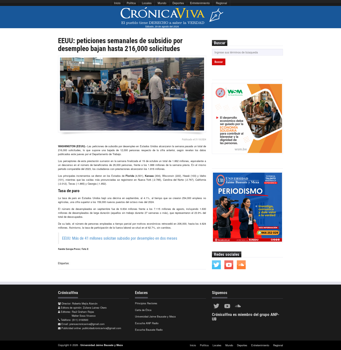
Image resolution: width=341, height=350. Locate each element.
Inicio (117, 3)
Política (131, 3)
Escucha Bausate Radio (149, 329)
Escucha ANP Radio (146, 323)
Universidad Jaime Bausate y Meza (155, 316)
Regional (221, 3)
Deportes (178, 3)
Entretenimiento (200, 3)
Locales (147, 3)
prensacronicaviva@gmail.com (87, 324)
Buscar (219, 61)
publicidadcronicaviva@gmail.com (101, 328)
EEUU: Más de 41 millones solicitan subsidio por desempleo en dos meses (119, 238)
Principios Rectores (146, 303)
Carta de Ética (143, 310)
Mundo (162, 3)
